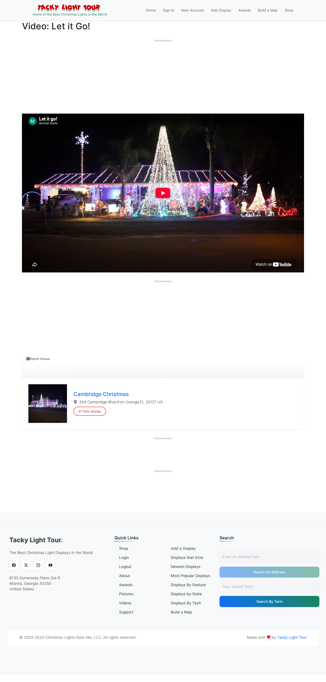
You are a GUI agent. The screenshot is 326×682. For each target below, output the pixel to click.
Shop (289, 10)
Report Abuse (39, 359)
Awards (244, 10)
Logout (125, 566)
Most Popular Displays (190, 576)
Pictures (126, 594)
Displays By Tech (186, 603)
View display (91, 411)
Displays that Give (187, 557)
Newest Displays (185, 566)
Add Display (221, 10)
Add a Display (183, 548)
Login (124, 557)
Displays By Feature (188, 585)
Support (126, 612)
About (124, 576)
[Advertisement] (163, 75)
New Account (192, 10)
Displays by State (186, 594)
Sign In (168, 10)
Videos (125, 603)
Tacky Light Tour (36, 540)
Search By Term (269, 601)
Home (151, 10)
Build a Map (268, 10)
